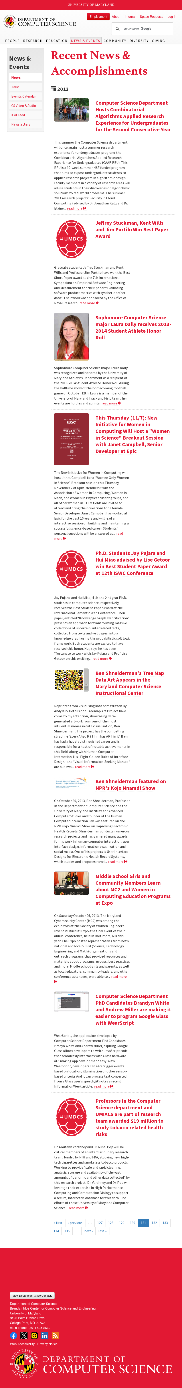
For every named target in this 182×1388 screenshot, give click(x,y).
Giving (158, 40)
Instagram (34, 1335)
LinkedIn (44, 1335)
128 (110, 1222)
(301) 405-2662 (39, 1327)
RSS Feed (55, 1335)
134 (56, 1231)
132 (154, 1222)
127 (100, 1222)
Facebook (13, 1335)
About (116, 16)
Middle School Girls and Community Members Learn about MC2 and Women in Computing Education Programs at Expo (133, 889)
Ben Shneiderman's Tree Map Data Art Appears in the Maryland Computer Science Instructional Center (129, 683)
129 (121, 1222)
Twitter (24, 1335)
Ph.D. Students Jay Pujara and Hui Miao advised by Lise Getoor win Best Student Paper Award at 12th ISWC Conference (132, 563)
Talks (15, 87)
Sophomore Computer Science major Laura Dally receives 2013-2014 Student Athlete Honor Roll (133, 327)
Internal (130, 16)
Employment (98, 16)
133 (165, 1222)
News (16, 77)
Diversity (139, 40)
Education (56, 40)
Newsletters (20, 124)
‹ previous (75, 1222)
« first (58, 1222)
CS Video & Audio (23, 105)
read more (75, 208)
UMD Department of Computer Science (40, 21)
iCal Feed (18, 115)
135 (67, 1231)
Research (33, 40)
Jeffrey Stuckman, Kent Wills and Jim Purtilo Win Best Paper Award (131, 229)
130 (132, 1222)
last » (102, 1231)
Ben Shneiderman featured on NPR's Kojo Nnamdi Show (130, 784)
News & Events (85, 40)
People (12, 40)
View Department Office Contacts (32, 1295)
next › (88, 1231)
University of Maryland (91, 4)
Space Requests (151, 16)
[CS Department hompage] (91, 1362)
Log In (172, 16)
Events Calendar (23, 96)
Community (115, 40)
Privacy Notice (47, 1343)
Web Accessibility (22, 1343)
